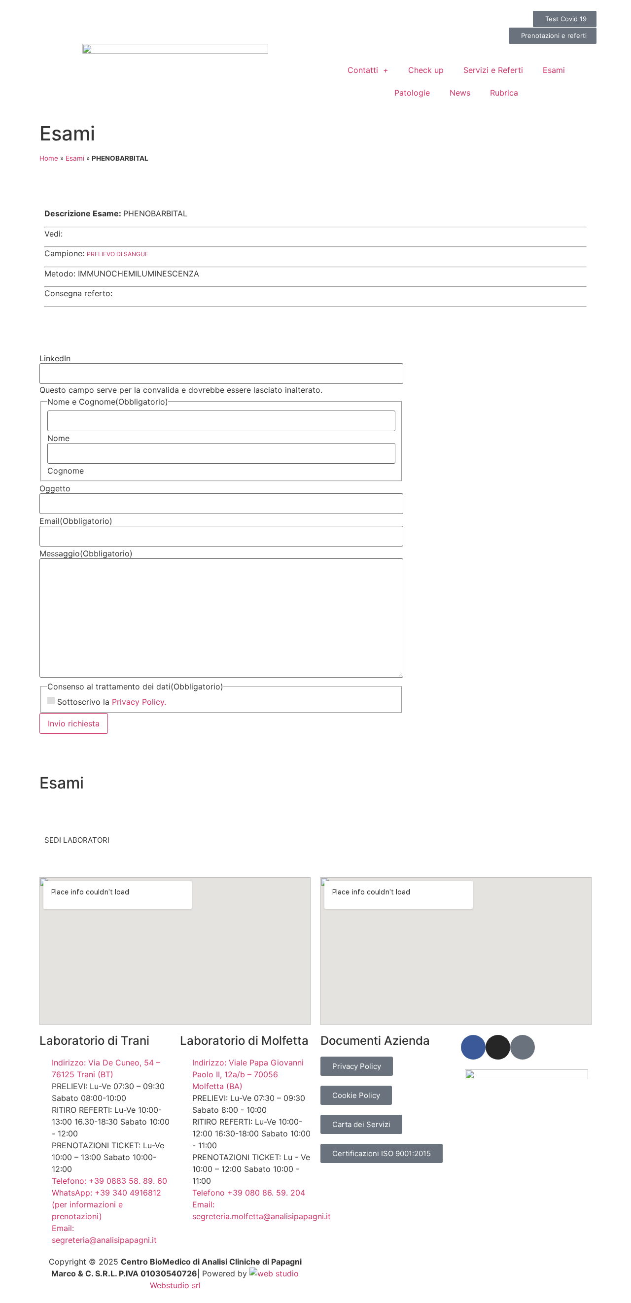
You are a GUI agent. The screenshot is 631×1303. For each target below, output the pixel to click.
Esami (554, 70)
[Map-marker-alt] (522, 1047)
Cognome (65, 471)
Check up (426, 70)
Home (48, 158)
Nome (58, 438)
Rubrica (504, 93)
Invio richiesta (74, 723)
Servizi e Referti (493, 70)
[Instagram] (498, 1047)
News (460, 93)
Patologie (412, 93)
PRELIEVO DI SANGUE (117, 254)
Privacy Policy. (139, 702)
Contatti (363, 70)
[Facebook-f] (473, 1047)
